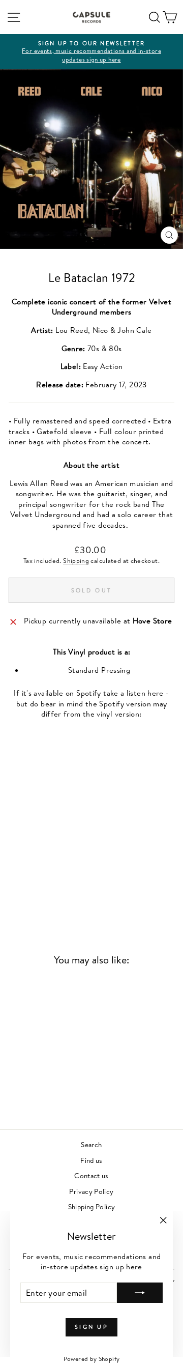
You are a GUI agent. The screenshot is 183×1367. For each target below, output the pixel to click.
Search (91, 1144)
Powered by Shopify (92, 1358)
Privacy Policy (91, 1191)
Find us (91, 1160)
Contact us (91, 1175)
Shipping (76, 560)
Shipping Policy (91, 1206)
